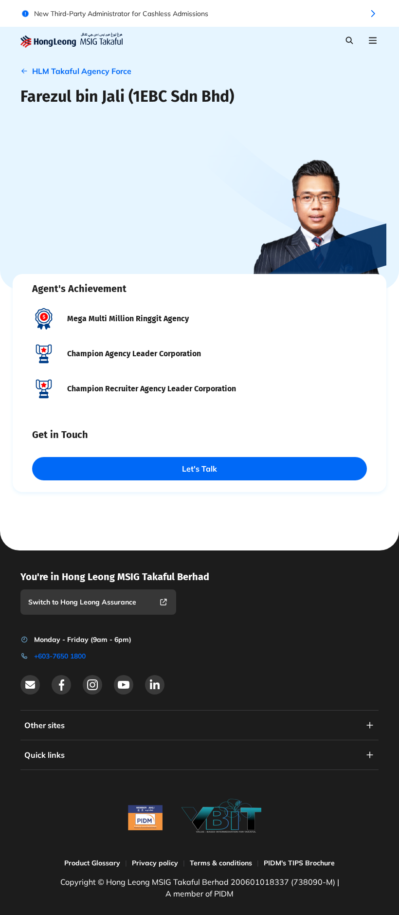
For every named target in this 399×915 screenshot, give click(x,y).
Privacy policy (155, 863)
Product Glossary (92, 863)
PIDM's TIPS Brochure (299, 863)
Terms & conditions (221, 863)
